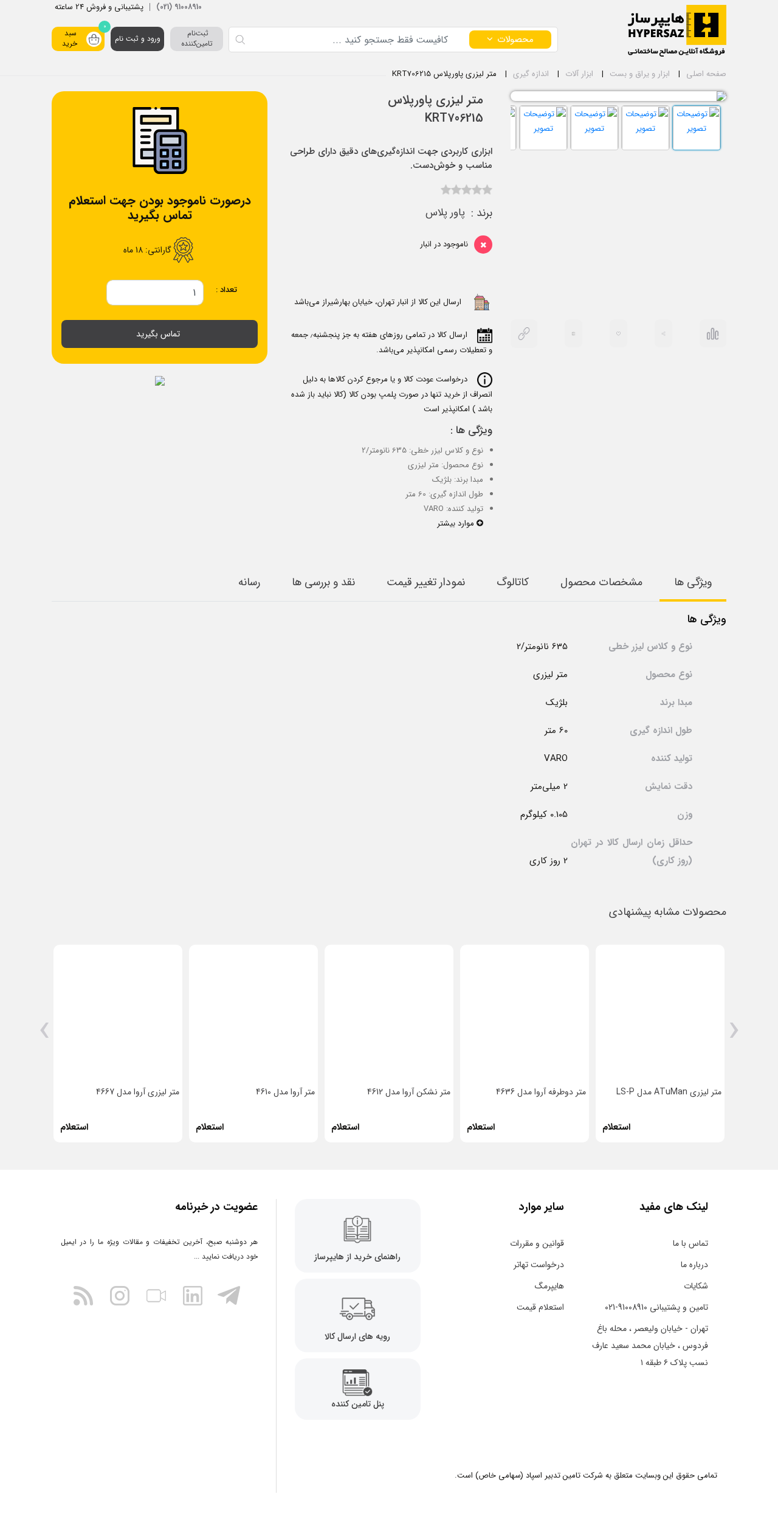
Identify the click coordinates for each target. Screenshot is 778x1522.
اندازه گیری (531, 74)
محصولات (515, 39)
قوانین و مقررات (537, 1243)
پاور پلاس (445, 213)
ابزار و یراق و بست (640, 74)
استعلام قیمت (540, 1307)
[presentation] (734, 1034)
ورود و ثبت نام (137, 38)
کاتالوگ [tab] (513, 582)
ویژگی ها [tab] (693, 582)
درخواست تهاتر (539, 1264)
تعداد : (226, 289)
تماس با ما (690, 1243)
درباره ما (694, 1264)
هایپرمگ (549, 1286)
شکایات (696, 1286)
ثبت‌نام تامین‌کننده (197, 38)
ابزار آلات (579, 74)
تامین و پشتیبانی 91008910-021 (656, 1307)
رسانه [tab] (249, 582)
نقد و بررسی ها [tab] (323, 582)
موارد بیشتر (457, 523)
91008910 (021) (179, 7)
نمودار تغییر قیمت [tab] (426, 582)
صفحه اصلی (706, 74)
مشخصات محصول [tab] (601, 582)
